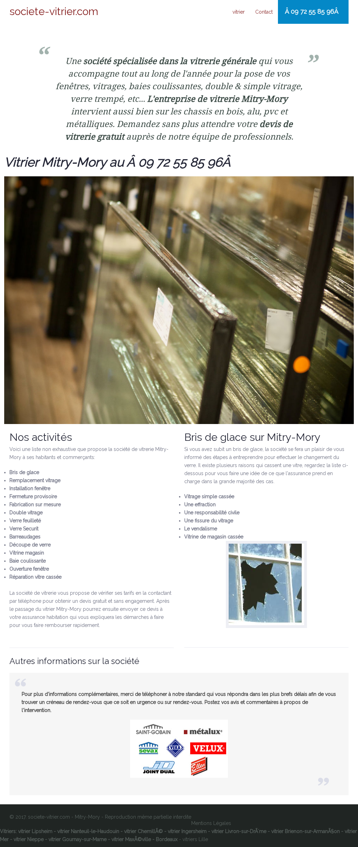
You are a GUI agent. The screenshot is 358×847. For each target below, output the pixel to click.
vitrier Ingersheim (187, 831)
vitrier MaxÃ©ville (131, 839)
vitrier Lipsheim (35, 831)
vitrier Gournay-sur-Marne (78, 839)
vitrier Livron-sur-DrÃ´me (239, 831)
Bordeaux (167, 839)
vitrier (238, 12)
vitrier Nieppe (29, 839)
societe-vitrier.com (53, 11)
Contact (264, 12)
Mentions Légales (211, 823)
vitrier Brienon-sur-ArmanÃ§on (305, 831)
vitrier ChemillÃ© (143, 831)
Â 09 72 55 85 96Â (312, 11)
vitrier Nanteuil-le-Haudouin (88, 831)
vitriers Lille (195, 839)
